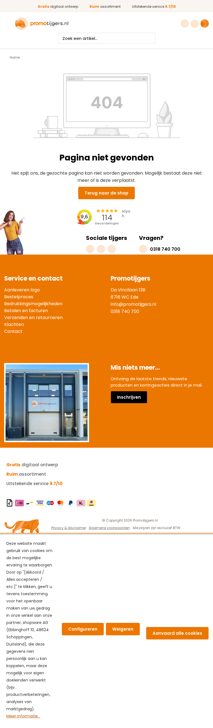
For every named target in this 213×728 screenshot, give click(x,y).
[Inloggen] (195, 23)
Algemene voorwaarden (109, 527)
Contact (13, 331)
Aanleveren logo (22, 290)
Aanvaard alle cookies (177, 633)
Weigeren (122, 629)
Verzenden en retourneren (33, 317)
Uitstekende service (154, 6)
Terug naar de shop (106, 193)
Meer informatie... (23, 716)
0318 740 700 (125, 311)
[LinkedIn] (112, 249)
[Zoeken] (150, 38)
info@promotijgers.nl (133, 304)
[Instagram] (90, 249)
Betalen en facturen (26, 310)
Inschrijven (129, 397)
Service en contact (33, 278)
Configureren (82, 629)
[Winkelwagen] (205, 23)
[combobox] (101, 38)
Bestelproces (18, 297)
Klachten (14, 324)
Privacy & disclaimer (68, 527)
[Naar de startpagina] (41, 23)
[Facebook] (101, 249)
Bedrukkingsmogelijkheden (33, 303)
